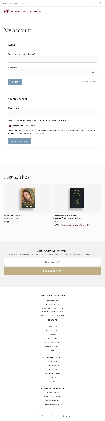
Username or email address (21, 53)
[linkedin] (56, 320)
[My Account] (92, 3)
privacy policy (39, 133)
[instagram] (52, 320)
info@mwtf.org (52, 300)
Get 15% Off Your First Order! (15, 3)
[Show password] (93, 72)
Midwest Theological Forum (52, 296)
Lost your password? (89, 81)
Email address (15, 108)
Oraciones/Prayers (12, 215)
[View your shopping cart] (97, 3)
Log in (15, 81)
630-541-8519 (52, 304)
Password (13, 67)
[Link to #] (101, 3)
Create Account (19, 141)
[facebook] (49, 320)
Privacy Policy (67, 415)
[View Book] (28, 198)
